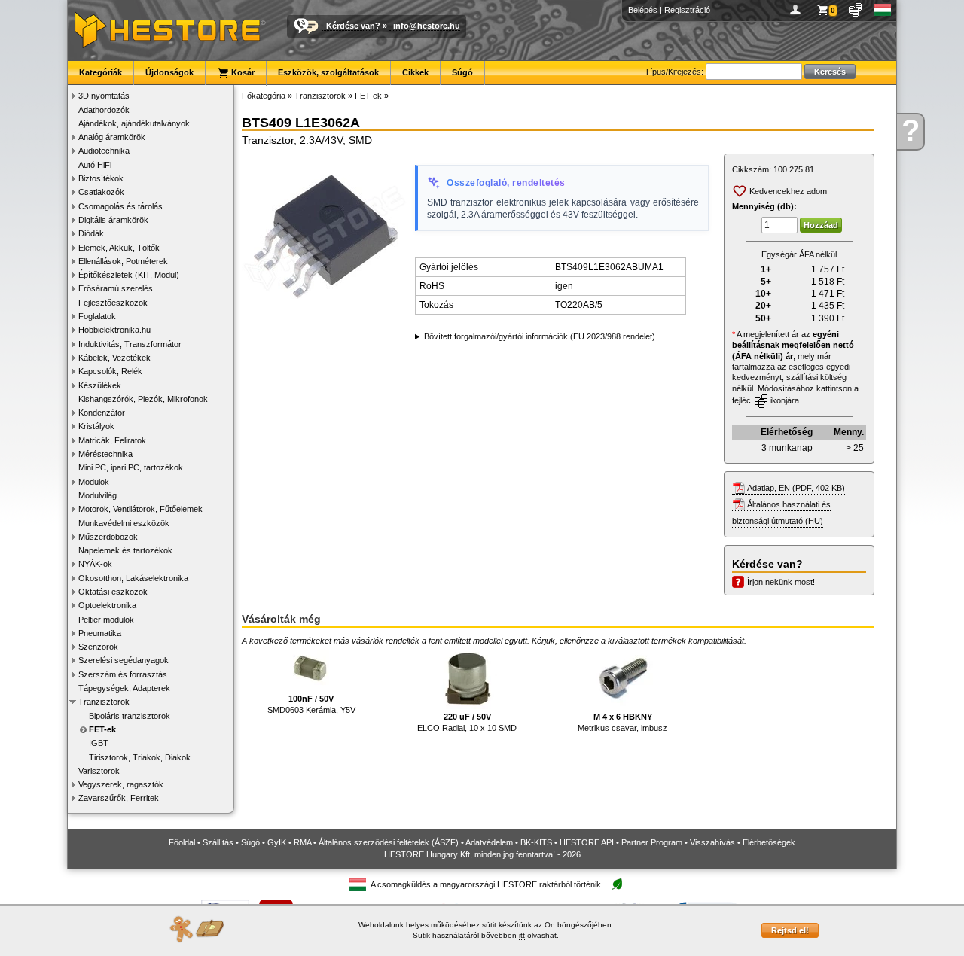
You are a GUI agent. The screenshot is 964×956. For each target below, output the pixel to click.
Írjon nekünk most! (781, 581)
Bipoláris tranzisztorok (129, 715)
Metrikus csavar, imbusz (622, 722)
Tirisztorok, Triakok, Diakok (140, 757)
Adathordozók (104, 109)
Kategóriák (100, 72)
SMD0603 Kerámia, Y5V (311, 704)
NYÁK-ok (95, 563)
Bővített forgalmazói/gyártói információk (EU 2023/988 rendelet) (539, 336)
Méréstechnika (105, 453)
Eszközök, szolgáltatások (328, 72)
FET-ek (102, 729)
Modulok (93, 481)
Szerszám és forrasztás (122, 674)
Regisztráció (687, 9)
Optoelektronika (107, 605)
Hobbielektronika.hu (114, 329)
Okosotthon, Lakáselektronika (133, 578)
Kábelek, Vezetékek (114, 357)
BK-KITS (536, 842)
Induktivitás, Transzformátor (130, 344)
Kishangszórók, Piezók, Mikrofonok (143, 398)
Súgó (462, 72)
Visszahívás (712, 842)
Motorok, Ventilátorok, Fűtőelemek (140, 508)
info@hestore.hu (426, 25)
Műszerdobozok (108, 536)
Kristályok (96, 426)
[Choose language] (883, 10)
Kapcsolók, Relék (110, 371)
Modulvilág (97, 495)
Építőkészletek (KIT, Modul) (128, 274)
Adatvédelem (489, 842)
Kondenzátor (101, 412)
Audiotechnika (104, 150)
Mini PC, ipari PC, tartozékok (130, 467)
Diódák (91, 233)
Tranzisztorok (104, 701)
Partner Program (651, 842)
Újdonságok (169, 72)
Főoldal (182, 842)
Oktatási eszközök (113, 591)
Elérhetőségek (769, 842)
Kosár (242, 72)
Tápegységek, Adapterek (124, 688)
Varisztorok (99, 770)
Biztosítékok (101, 178)
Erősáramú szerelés (115, 288)
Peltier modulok (106, 619)
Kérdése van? (353, 25)
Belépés (642, 9)
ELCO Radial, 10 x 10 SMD (467, 722)
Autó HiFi (94, 164)
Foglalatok (97, 316)
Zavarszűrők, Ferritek (118, 797)
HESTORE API (587, 842)
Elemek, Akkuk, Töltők (119, 247)
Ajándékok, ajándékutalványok (134, 123)
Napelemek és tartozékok (125, 550)
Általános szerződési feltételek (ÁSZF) (389, 842)
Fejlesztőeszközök (113, 302)
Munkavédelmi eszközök (123, 523)
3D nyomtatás (104, 95)
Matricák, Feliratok (112, 440)
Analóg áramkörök (111, 137)
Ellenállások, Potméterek (123, 261)
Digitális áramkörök (113, 219)
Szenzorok (98, 646)
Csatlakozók (101, 191)
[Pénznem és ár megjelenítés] (856, 10)
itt (522, 935)
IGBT (98, 742)
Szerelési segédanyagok (123, 660)
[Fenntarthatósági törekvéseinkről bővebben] (617, 885)
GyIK (276, 842)
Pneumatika (99, 633)
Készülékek (99, 385)
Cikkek (415, 72)
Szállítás (218, 842)
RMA (302, 842)
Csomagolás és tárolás (120, 206)
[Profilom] (798, 10)
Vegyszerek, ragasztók (120, 784)
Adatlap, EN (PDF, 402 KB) (796, 487)
